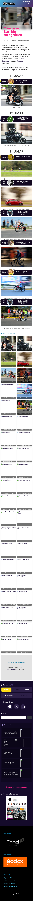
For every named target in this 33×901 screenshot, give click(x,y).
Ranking (20, 61)
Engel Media (16, 894)
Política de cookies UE (10, 886)
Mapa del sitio (7, 878)
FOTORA (14, 40)
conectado (11, 669)
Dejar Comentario (24, 40)
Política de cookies (9, 884)
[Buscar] (29, 717)
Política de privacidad (10, 881)
